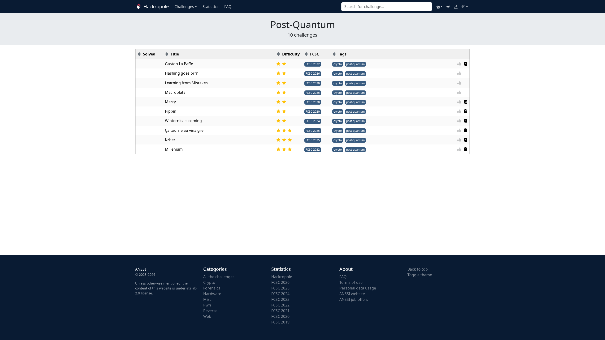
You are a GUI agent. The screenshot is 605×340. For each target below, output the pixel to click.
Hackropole (155, 6)
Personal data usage (357, 288)
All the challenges (218, 276)
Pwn (207, 305)
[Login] (464, 6)
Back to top (417, 269)
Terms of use (351, 282)
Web (207, 316)
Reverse (210, 310)
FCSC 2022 (313, 64)
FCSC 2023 (280, 299)
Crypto (209, 282)
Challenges (184, 6)
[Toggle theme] (448, 6)
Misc (207, 299)
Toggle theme (419, 274)
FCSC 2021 (280, 310)
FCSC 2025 (313, 131)
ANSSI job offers (353, 299)
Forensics (211, 288)
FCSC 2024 (313, 121)
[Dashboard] (455, 6)
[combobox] (386, 6)
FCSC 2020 (313, 83)
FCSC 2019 (280, 322)
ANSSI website (352, 293)
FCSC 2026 (313, 74)
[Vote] (460, 63)
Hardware (212, 293)
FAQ (343, 276)
